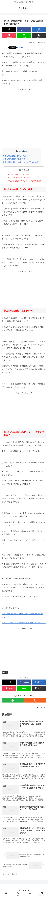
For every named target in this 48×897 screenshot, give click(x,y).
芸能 (5, 672)
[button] (39, 35)
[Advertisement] (24, 118)
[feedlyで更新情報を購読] (13, 700)
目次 (21, 170)
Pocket (20, 47)
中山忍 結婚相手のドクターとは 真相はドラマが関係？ (24, 623)
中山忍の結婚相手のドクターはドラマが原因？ (21, 162)
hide (25, 151)
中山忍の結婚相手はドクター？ (15, 159)
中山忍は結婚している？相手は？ (16, 156)
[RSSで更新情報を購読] (35, 700)
